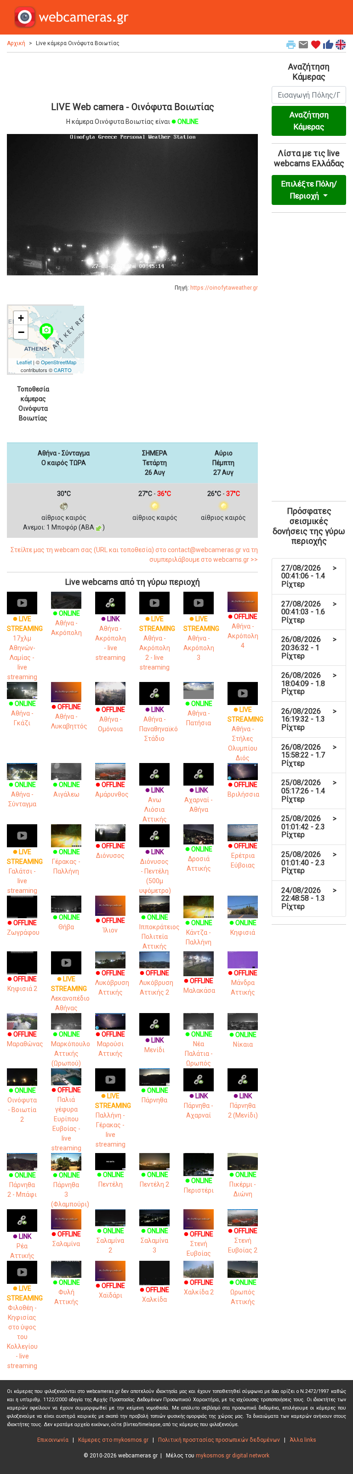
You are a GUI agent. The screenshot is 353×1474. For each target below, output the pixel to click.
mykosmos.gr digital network (232, 1455)
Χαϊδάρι (110, 1290)
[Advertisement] (132, 75)
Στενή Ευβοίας (198, 1243)
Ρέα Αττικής (22, 1246)
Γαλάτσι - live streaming (25, 871)
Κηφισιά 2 (22, 983)
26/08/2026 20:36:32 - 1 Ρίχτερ (308, 647)
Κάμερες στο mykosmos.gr (113, 1440)
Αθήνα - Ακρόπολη (66, 623)
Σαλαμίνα (66, 1238)
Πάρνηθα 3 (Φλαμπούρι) (70, 1189)
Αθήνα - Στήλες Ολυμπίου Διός (245, 734)
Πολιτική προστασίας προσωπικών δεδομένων (219, 1440)
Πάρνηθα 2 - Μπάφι (22, 1184)
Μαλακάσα (199, 985)
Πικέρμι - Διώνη (242, 1184)
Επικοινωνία (52, 1440)
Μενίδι (154, 1045)
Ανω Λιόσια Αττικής (154, 805)
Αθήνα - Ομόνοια (110, 719)
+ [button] (21, 318)
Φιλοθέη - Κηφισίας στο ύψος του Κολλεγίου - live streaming (25, 1327)
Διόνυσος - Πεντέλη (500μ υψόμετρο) (155, 871)
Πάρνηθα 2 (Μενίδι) (243, 1105)
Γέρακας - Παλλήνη (66, 861)
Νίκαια (242, 1039)
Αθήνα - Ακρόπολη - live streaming (110, 638)
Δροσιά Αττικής (198, 858)
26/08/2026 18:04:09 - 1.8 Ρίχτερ (308, 683)
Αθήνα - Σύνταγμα (22, 794)
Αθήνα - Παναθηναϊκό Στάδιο (158, 724)
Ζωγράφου (23, 927)
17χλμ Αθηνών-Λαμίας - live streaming (25, 648)
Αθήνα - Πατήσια (198, 713)
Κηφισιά (242, 927)
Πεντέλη (110, 1179)
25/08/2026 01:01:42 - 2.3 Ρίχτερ (308, 826)
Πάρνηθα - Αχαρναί (198, 1105)
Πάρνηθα (154, 1095)
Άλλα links (303, 1440)
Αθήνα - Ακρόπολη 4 (243, 631)
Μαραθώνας (25, 1039)
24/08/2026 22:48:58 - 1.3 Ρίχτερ (308, 898)
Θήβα (66, 922)
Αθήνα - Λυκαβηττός (69, 716)
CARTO (63, 369)
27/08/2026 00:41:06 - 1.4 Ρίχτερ (308, 576)
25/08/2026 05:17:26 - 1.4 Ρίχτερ (308, 790)
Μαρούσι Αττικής (110, 1044)
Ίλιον (110, 925)
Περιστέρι (199, 1185)
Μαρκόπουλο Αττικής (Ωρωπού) (70, 1049)
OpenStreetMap (58, 362)
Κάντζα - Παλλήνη (198, 932)
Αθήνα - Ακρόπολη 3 (201, 638)
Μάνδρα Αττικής (242, 982)
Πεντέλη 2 (154, 1179)
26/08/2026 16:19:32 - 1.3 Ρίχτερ (308, 719)
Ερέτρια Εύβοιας (242, 855)
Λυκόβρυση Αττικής (112, 982)
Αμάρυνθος (112, 789)
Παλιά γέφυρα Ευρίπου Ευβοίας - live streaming (66, 1119)
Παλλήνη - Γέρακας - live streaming (113, 1120)
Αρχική (16, 43)
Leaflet (24, 362)
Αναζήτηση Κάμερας (309, 120)
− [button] (21, 332)
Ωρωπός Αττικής (242, 1292)
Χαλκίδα (154, 1294)
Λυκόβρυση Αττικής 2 (156, 982)
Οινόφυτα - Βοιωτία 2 (22, 1105)
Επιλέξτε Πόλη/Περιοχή (309, 189)
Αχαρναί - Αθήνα (198, 800)
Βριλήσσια (243, 789)
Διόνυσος (110, 850)
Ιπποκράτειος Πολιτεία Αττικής (159, 932)
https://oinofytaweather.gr (224, 288)
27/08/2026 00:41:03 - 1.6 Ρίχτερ (308, 612)
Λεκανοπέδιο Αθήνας (70, 993)
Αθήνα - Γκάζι (22, 713)
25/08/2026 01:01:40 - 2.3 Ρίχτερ (308, 862)
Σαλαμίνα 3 (154, 1240)
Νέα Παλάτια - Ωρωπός (199, 1049)
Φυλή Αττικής (66, 1292)
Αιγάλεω (66, 789)
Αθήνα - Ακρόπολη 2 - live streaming (157, 643)
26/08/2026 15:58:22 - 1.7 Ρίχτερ (308, 755)
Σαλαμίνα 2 (110, 1240)
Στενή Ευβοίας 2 (242, 1240)
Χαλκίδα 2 (199, 1287)
